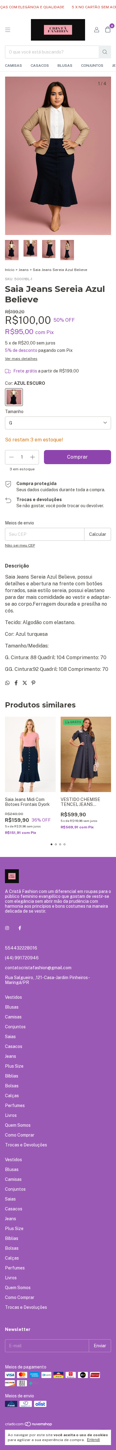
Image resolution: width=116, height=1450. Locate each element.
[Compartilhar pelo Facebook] (17, 683)
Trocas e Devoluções (26, 1144)
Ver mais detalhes (21, 359)
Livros (11, 1115)
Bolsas (12, 1085)
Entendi (93, 1440)
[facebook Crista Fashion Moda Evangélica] (20, 928)
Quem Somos (18, 1125)
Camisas (13, 65)
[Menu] (8, 30)
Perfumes (15, 1105)
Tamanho (14, 411)
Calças (12, 1095)
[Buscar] (105, 52)
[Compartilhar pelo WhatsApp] (8, 683)
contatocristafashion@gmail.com (38, 967)
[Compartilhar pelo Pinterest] (33, 683)
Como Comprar (19, 1135)
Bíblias (11, 1076)
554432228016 (21, 948)
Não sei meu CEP (20, 545)
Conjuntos (92, 65)
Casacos (40, 65)
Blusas (65, 65)
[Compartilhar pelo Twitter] (25, 683)
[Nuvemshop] (29, 1425)
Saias (10, 1036)
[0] (108, 30)
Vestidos (13, 997)
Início (10, 270)
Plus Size (14, 1066)
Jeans (24, 270)
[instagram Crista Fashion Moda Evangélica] (7, 928)
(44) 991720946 (22, 957)
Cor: (25, 383)
